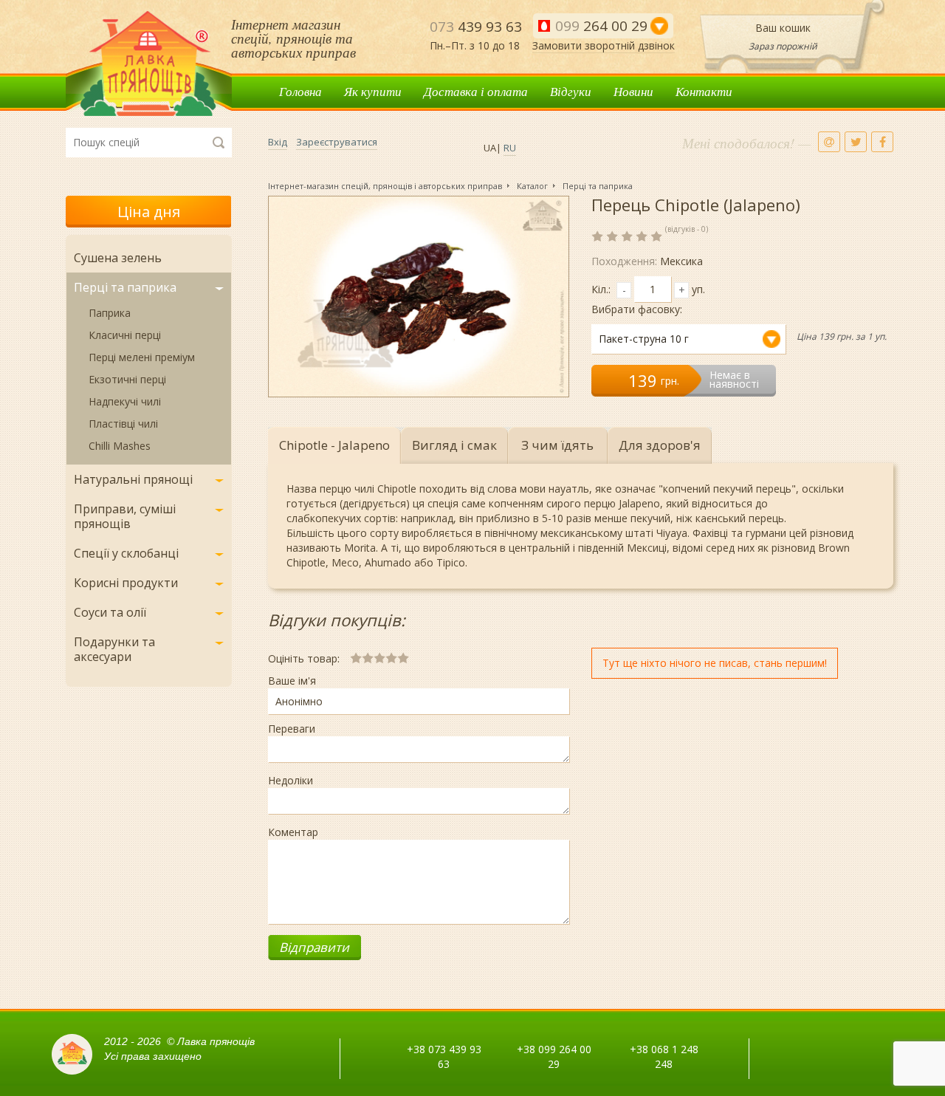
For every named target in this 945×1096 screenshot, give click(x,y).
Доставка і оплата (476, 91)
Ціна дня (148, 212)
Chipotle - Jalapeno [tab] (334, 444)
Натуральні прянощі (133, 479)
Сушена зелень (118, 258)
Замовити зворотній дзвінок (603, 45)
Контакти (704, 91)
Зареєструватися (336, 141)
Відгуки (570, 91)
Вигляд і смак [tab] (454, 444)
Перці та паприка (125, 287)
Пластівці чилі (123, 424)
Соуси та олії (110, 612)
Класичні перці (125, 335)
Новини (633, 91)
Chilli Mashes (120, 446)
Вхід (277, 141)
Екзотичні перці (127, 379)
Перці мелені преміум (142, 357)
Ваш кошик (783, 28)
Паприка (110, 313)
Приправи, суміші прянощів (125, 516)
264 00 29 (601, 25)
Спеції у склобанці (126, 553)
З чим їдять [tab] (557, 444)
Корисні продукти (126, 583)
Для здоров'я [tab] (660, 444)
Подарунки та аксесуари (114, 649)
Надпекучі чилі (125, 401)
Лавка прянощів (149, 63)
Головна (300, 91)
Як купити (373, 91)
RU (510, 147)
